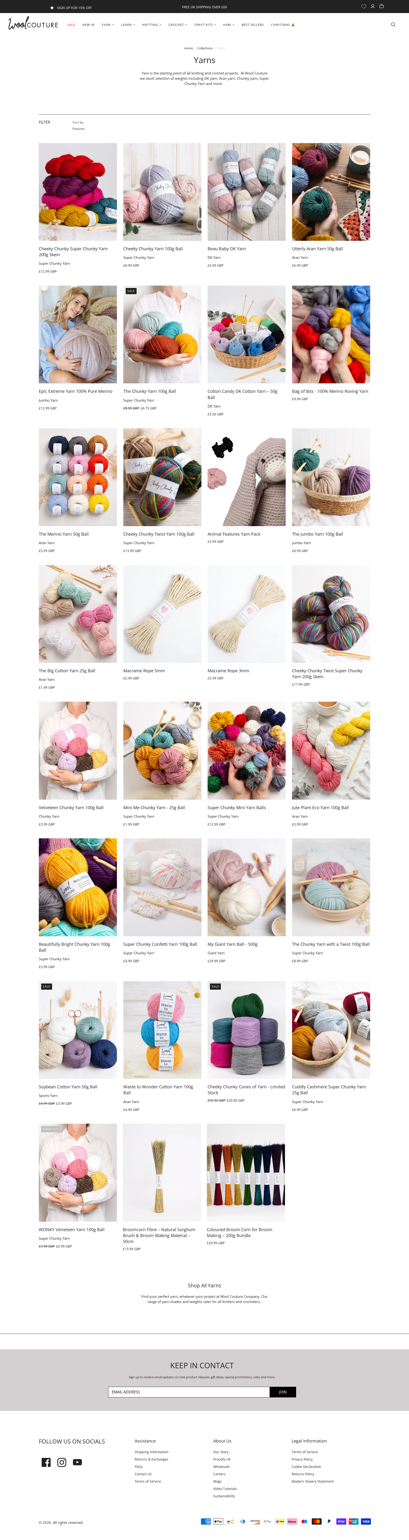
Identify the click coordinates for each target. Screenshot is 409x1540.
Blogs (217, 1481)
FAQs (139, 1466)
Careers (219, 1474)
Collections (205, 48)
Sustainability (224, 1496)
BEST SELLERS (253, 25)
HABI (227, 25)
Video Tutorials (225, 1488)
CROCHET (176, 25)
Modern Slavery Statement (313, 1481)
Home (188, 48)
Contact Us (143, 1474)
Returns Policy (303, 1474)
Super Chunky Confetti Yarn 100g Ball (160, 944)
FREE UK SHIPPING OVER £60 (204, 7)
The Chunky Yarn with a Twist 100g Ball (331, 944)
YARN (106, 25)
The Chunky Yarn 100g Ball (149, 391)
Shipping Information (152, 1452)
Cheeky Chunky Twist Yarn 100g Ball (159, 534)
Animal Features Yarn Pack (234, 534)
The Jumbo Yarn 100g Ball (317, 534)
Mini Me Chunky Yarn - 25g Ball (154, 807)
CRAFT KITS (203, 25)
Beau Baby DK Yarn (227, 248)
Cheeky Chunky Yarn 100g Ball (153, 248)
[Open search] (393, 24)
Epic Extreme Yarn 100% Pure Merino (75, 391)
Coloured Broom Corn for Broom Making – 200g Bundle (239, 1232)
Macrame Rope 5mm (144, 670)
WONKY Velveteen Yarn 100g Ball (72, 1229)
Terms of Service (148, 1481)
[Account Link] (373, 6)
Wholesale (221, 1466)
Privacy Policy (302, 1459)
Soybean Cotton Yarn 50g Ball (68, 1087)
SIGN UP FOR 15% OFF (74, 7)
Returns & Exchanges (151, 1459)
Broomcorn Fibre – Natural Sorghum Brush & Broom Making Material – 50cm (159, 1235)
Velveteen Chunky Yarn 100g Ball (71, 807)
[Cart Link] (382, 6)
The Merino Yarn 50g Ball (64, 534)
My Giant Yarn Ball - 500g (233, 944)
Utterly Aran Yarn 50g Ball (317, 248)
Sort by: (78, 122)
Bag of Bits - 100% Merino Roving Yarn (330, 391)
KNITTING (150, 25)
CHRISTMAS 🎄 (283, 25)
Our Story (220, 1452)
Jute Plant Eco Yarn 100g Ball (320, 807)
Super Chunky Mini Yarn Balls (237, 807)
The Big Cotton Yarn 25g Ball (67, 670)
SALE (71, 25)
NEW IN (88, 25)
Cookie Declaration (306, 1466)
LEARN (126, 25)
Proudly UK (222, 1459)
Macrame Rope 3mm (228, 670)
